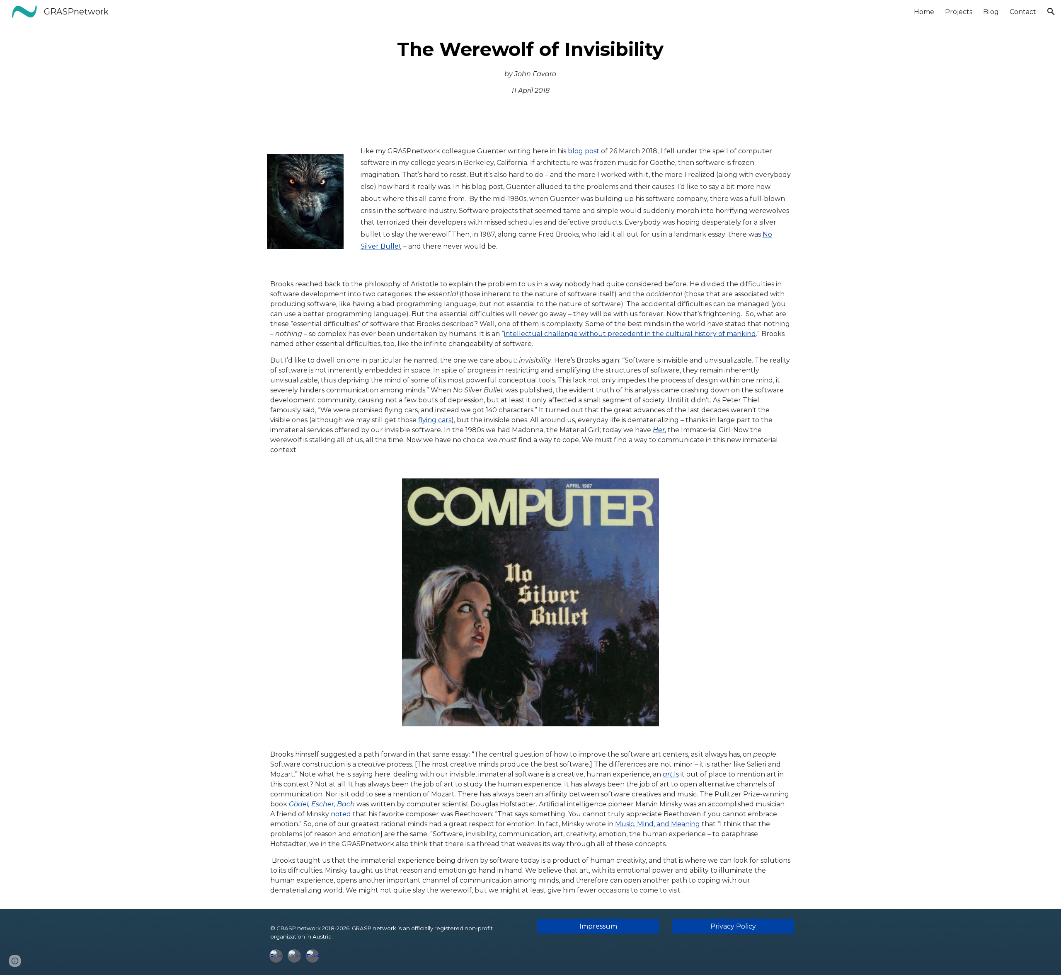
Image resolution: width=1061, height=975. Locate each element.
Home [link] (924, 12)
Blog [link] (991, 12)
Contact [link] (1023, 12)
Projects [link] (958, 12)
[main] (530, 66)
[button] (1051, 12)
